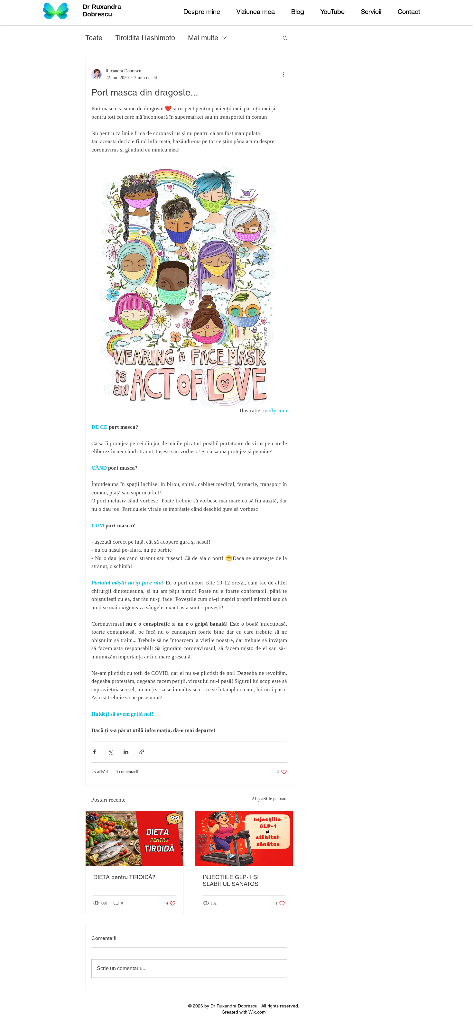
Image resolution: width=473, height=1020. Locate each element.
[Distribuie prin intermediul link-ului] (142, 752)
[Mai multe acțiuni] (283, 74)
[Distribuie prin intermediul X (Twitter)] (110, 752)
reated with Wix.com (245, 1012)
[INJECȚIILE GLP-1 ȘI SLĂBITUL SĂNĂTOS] (244, 838)
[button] (285, 37)
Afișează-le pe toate (269, 798)
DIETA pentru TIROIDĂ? (124, 877)
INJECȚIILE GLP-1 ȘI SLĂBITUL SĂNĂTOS (231, 880)
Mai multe (203, 38)
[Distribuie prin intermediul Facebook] (94, 752)
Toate (93, 38)
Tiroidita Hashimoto (145, 38)
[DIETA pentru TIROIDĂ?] (134, 838)
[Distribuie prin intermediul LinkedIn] (126, 752)
